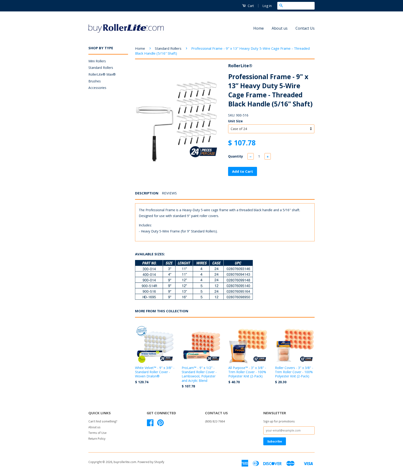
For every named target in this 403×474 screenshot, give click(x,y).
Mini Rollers (97, 61)
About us (280, 28)
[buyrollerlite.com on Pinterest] (160, 424)
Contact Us (305, 28)
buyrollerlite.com (125, 462)
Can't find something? (102, 421)
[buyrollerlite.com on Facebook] (150, 424)
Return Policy (96, 438)
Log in (267, 6)
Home (258, 28)
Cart (250, 6)
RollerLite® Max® (102, 74)
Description (146, 193)
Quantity (235, 156)
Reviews (169, 193)
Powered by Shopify (151, 462)
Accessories (97, 87)
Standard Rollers (100, 67)
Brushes (94, 81)
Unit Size (235, 121)
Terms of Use (97, 433)
